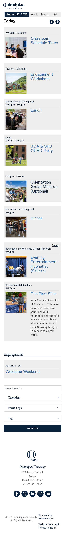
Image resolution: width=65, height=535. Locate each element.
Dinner (36, 218)
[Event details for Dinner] (16, 227)
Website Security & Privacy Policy (49, 526)
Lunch (36, 110)
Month (45, 14)
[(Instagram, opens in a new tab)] (40, 494)
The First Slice (43, 294)
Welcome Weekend (22, 372)
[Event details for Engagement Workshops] (16, 83)
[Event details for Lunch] (16, 119)
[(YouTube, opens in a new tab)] (48, 494)
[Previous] (52, 22)
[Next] (57, 22)
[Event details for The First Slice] (16, 302)
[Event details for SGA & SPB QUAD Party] (16, 155)
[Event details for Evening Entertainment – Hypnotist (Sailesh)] (16, 266)
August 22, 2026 (16, 14)
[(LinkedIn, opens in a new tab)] (32, 494)
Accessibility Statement (49, 517)
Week (34, 14)
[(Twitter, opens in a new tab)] (24, 494)
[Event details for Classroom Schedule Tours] (16, 47)
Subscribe (33, 428)
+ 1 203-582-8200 (32, 484)
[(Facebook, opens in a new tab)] (17, 494)
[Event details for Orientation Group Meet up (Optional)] (16, 191)
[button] (32, 397)
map (55, 245)
